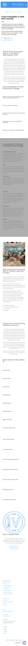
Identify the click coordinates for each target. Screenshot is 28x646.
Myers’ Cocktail (7, 582)
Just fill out (17, 352)
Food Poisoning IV (7, 590)
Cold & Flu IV (6, 588)
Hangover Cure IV (7, 587)
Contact (5, 605)
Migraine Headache (8, 592)
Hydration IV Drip (7, 580)
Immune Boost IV (7, 585)
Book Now (19, 4)
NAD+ (5, 583)
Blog (5, 603)
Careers (5, 600)
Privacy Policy (7, 598)
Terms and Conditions (8, 601)
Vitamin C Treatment (8, 593)
